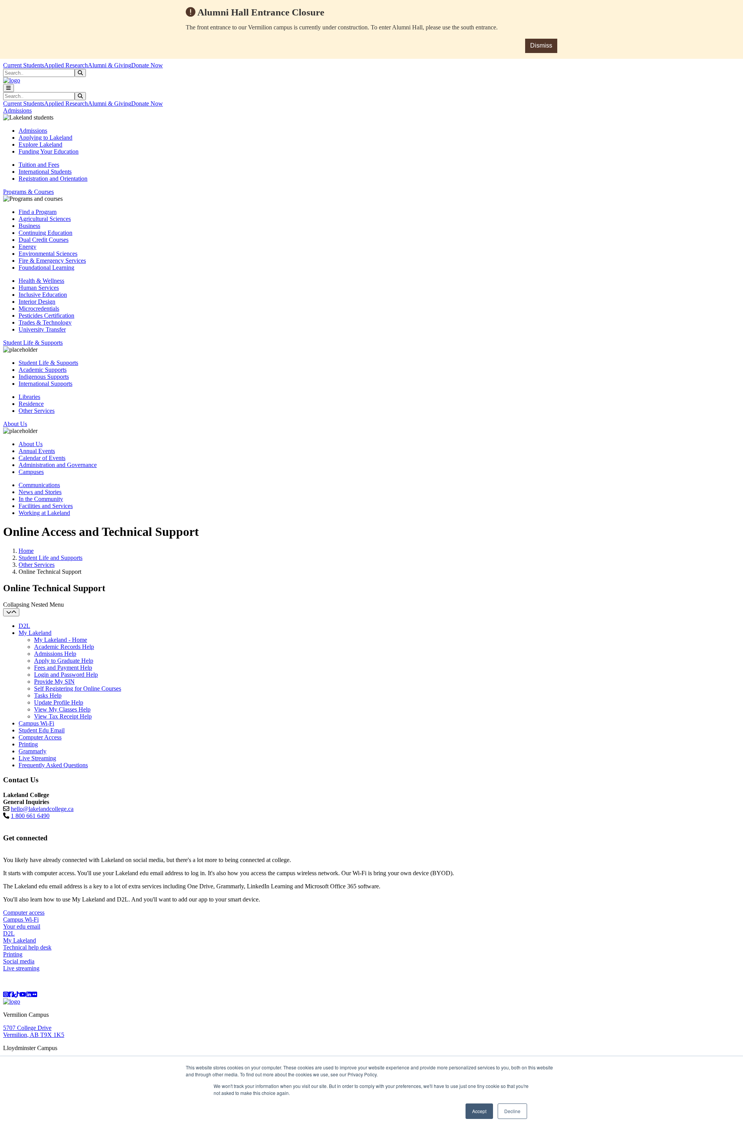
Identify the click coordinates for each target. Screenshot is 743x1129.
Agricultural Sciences (45, 219)
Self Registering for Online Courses (77, 688)
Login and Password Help (66, 674)
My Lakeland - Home (60, 639)
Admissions (33, 130)
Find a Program (37, 212)
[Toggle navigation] (8, 88)
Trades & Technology (45, 322)
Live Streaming (37, 758)
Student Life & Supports (48, 362)
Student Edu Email (42, 730)
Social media (18, 961)
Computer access (24, 912)
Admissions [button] (17, 110)
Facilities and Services (46, 506)
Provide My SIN (54, 681)
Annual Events (37, 451)
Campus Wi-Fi (36, 723)
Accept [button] (479, 1111)
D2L (24, 626)
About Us (31, 444)
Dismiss (541, 45)
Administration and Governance (58, 465)
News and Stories (40, 492)
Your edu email (21, 926)
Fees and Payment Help (63, 667)
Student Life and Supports (50, 557)
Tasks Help (48, 695)
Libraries (29, 396)
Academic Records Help (64, 646)
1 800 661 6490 (30, 816)
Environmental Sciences (48, 253)
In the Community (41, 499)
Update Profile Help (58, 702)
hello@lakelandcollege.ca (42, 809)
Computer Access (40, 737)
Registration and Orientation (53, 178)
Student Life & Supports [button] (33, 342)
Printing (28, 744)
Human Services (39, 287)
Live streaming (21, 968)
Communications (39, 485)
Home (26, 550)
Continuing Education (45, 232)
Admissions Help (55, 653)
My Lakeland (35, 633)
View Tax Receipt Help (63, 716)
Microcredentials (39, 308)
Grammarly (32, 751)
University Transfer (42, 329)
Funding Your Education (49, 151)
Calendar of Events (42, 458)
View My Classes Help (62, 709)
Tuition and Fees (39, 164)
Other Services (37, 410)
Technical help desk (27, 947)
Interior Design (37, 301)
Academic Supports (43, 369)
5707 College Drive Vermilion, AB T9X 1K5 (33, 1031)
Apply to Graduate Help (63, 660)
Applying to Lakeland (45, 137)
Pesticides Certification (46, 315)
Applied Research (66, 65)
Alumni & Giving (109, 65)
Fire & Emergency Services (52, 260)
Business (29, 225)
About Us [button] (15, 424)
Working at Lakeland (44, 513)
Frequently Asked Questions (53, 765)
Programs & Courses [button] (28, 191)
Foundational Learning (46, 267)
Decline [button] (512, 1111)
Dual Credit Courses (43, 239)
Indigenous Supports (44, 376)
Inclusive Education (43, 294)
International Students (45, 171)
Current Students (23, 65)
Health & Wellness (41, 280)
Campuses (31, 472)
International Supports (45, 383)
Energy (27, 246)
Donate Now (147, 65)
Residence (31, 403)
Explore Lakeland (40, 144)
